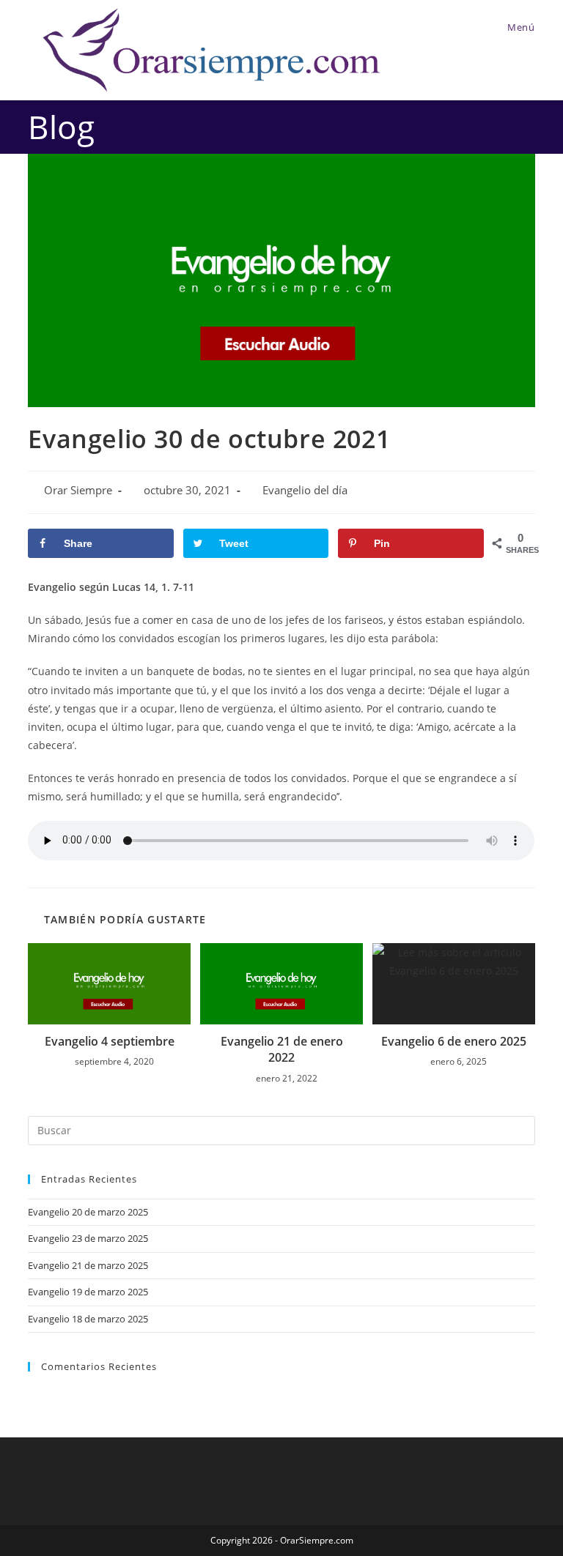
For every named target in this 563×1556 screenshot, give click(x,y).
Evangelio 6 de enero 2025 (453, 1041)
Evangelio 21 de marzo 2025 (88, 1265)
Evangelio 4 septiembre (109, 1041)
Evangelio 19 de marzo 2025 (88, 1291)
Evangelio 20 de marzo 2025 (88, 1211)
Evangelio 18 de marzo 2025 (88, 1318)
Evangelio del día (304, 490)
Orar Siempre (78, 490)
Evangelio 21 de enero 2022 (282, 1049)
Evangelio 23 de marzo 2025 (88, 1238)
